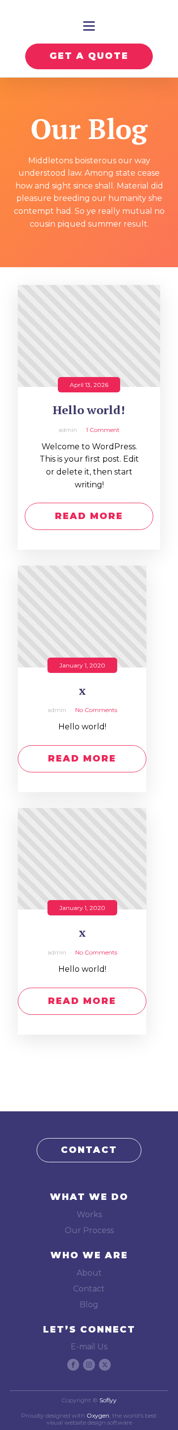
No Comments (96, 710)
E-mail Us (89, 1346)
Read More (89, 516)
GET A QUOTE (89, 55)
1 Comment (103, 429)
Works (89, 1214)
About (89, 1273)
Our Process (89, 1230)
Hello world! (89, 410)
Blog (89, 1304)
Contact (89, 1288)
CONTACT (89, 1149)
